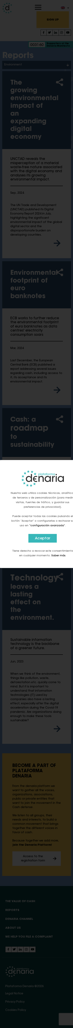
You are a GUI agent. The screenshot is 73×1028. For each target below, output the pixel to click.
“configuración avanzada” (47, 525)
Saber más (58, 555)
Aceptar (42, 538)
